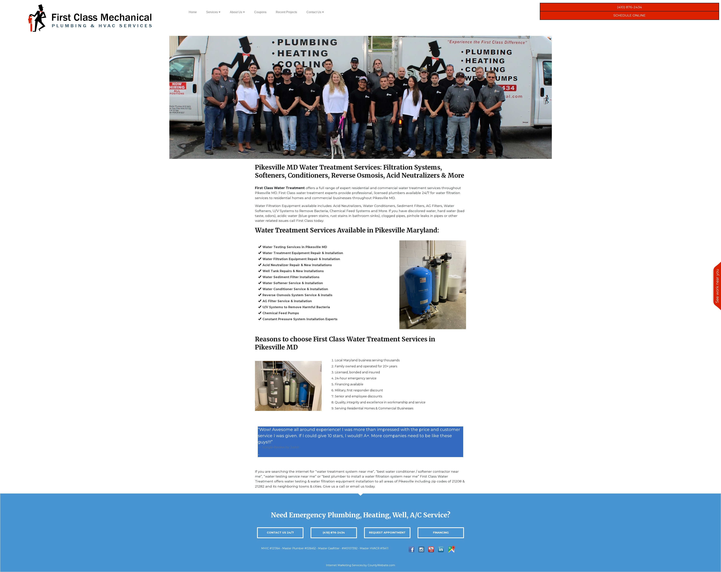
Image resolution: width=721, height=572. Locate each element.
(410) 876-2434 (629, 7)
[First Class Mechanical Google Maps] (451, 549)
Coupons (260, 12)
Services (212, 12)
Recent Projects (286, 12)
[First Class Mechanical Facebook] (412, 549)
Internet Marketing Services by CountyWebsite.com (360, 565)
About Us (236, 12)
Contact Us (314, 12)
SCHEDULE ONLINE (629, 15)
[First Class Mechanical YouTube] (431, 549)
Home (193, 12)
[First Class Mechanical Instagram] (421, 549)
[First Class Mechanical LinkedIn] (441, 549)
